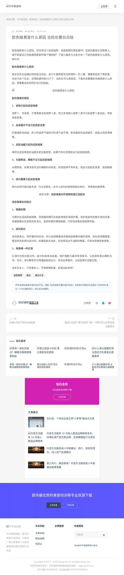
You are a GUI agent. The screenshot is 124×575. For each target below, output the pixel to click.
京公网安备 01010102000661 (73, 570)
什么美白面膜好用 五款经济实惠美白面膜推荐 (103, 367)
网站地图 (39, 539)
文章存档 (39, 533)
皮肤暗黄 (18, 275)
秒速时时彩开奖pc (73, 364)
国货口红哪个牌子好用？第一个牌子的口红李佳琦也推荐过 (89, 325)
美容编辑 (23, 302)
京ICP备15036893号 (47, 570)
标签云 (38, 544)
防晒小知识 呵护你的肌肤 (22, 323)
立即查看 (53, 505)
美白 (28, 275)
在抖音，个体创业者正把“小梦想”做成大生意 (70, 418)
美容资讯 (33, 20)
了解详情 (70, 505)
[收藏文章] (96, 303)
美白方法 (39, 275)
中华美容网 (22, 20)
